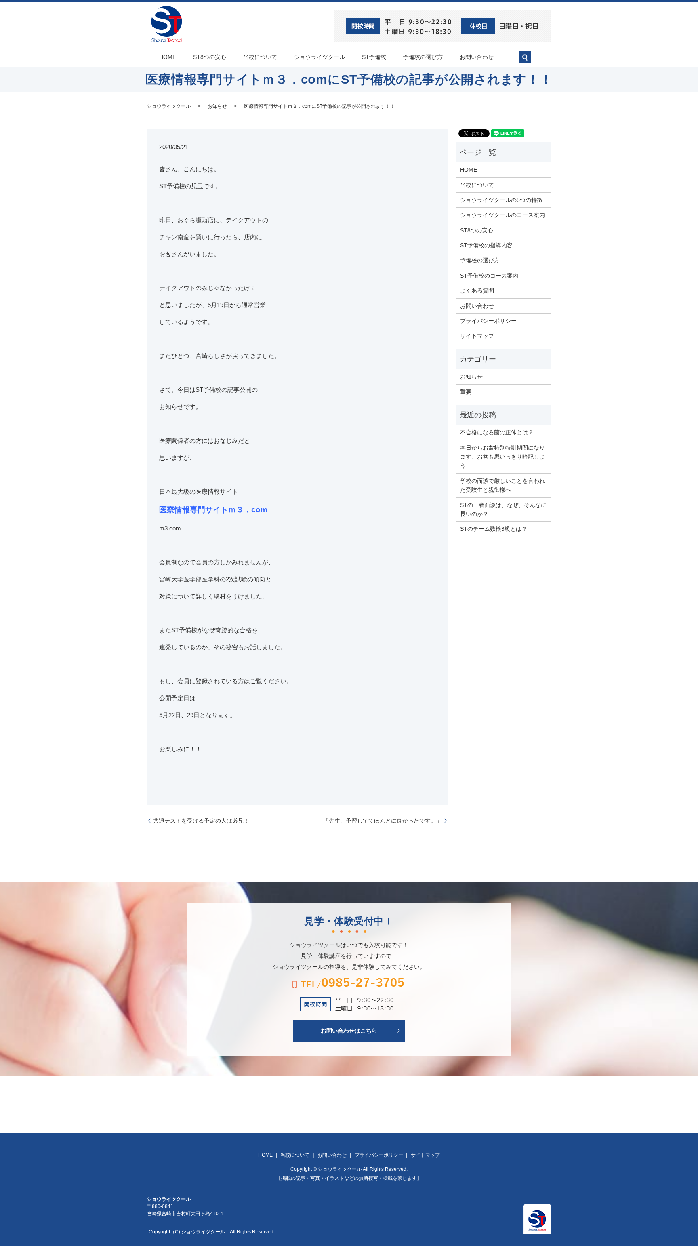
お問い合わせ (477, 57)
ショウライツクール (319, 57)
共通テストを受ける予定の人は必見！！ (204, 820)
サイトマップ (477, 336)
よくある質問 (477, 290)
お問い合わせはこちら (349, 1030)
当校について (260, 57)
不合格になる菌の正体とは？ (497, 432)
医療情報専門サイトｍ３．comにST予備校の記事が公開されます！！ (319, 106)
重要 (465, 392)
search (529, 60)
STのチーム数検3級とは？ (493, 529)
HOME (167, 57)
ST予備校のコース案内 (489, 275)
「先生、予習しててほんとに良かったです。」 (382, 820)
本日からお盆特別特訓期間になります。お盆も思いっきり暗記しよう (502, 456)
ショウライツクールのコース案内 (502, 215)
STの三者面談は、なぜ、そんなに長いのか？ (503, 509)
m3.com (170, 528)
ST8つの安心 (209, 57)
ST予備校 (374, 57)
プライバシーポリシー (488, 321)
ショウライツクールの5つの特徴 (501, 200)
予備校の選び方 (423, 57)
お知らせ (217, 106)
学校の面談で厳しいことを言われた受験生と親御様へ (502, 485)
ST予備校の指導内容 (486, 245)
